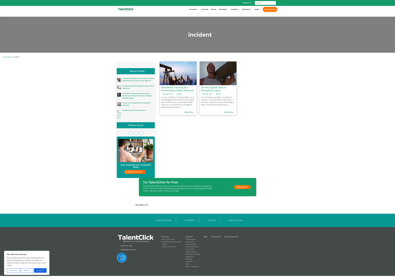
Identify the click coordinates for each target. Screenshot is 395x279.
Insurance (188, 261)
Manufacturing (190, 244)
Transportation (190, 239)
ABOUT (257, 9)
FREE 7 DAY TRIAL (270, 9)
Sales (187, 264)
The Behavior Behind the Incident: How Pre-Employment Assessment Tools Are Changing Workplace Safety (137, 96)
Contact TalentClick (169, 247)
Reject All (27, 270)
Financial (188, 259)
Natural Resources (192, 247)
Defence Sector (191, 251)
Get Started (242, 187)
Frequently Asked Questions (172, 242)
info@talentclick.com (128, 250)
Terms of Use (216, 237)
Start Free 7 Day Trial (135, 172)
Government (190, 249)
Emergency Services (192, 254)
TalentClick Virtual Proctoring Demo (134, 110)
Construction (190, 242)
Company (165, 237)
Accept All (40, 270)
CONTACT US (247, 3)
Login (205, 237)
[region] (26, 263)
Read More (189, 112)
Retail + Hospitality (192, 266)
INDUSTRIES (223, 9)
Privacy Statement (231, 237)
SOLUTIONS (193, 9)
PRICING (213, 9)
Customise (13, 270)
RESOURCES (246, 9)
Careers (164, 244)
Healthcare (189, 256)
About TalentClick (168, 239)
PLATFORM (204, 9)
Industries (189, 237)
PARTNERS (234, 9)
